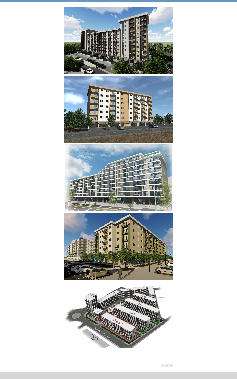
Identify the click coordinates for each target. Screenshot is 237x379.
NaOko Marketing (118, 366)
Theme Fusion (109, 366)
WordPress (102, 366)
